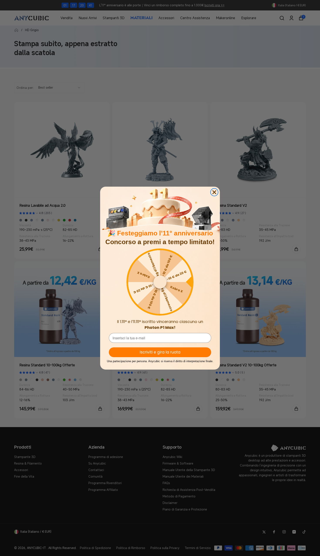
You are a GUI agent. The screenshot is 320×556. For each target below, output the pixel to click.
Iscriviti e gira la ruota (160, 352)
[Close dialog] (214, 192)
